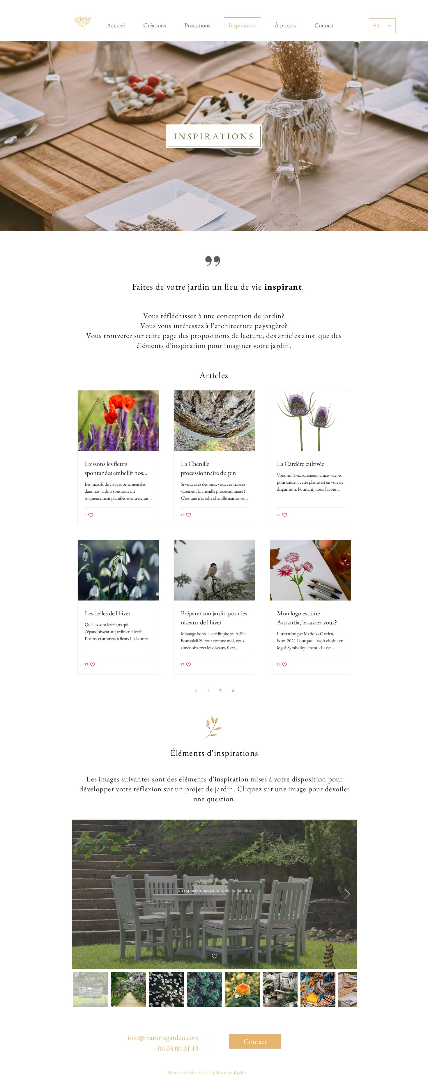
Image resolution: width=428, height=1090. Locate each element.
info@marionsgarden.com (163, 1037)
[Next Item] (347, 894)
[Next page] (232, 690)
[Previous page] (196, 690)
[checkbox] (214, 956)
